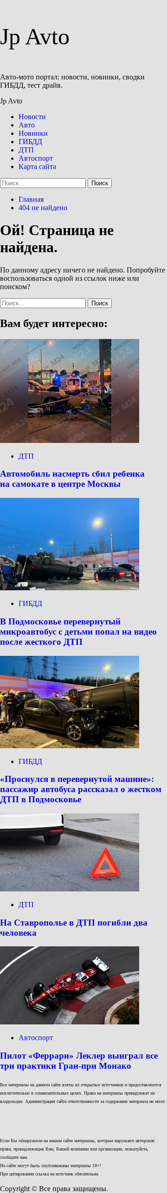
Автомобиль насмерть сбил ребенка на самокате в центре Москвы (72, 479)
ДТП (26, 150)
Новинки (33, 133)
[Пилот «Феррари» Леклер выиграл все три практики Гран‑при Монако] (69, 1022)
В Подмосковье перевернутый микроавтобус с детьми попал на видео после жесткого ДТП (78, 632)
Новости (32, 117)
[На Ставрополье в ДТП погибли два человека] (69, 889)
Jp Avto (35, 36)
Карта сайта (37, 166)
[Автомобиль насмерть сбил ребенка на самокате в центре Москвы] (69, 440)
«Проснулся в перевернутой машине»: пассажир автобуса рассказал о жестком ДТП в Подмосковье (80, 789)
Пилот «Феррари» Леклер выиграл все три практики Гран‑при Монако (79, 1061)
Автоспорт (36, 158)
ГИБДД (30, 141)
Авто (27, 125)
